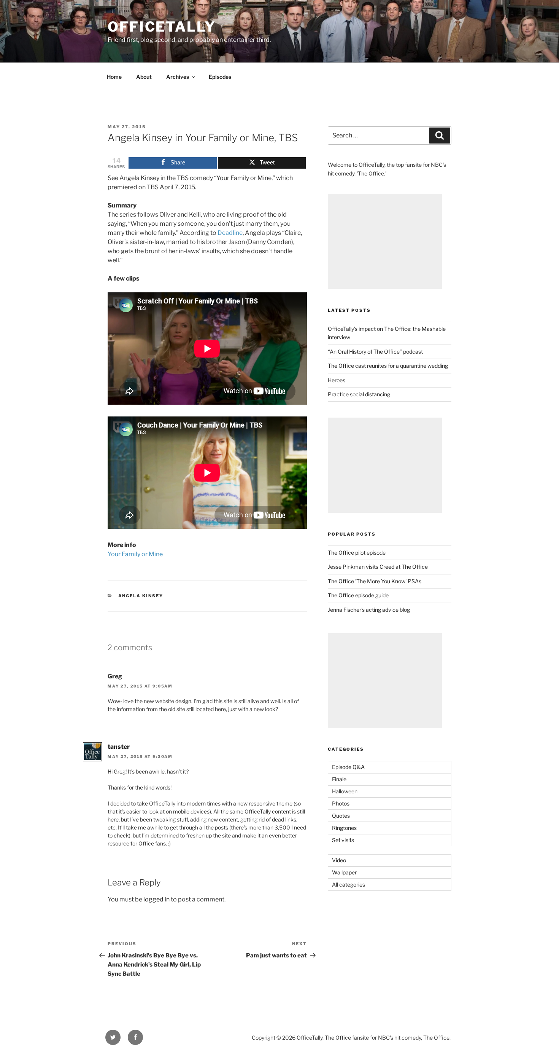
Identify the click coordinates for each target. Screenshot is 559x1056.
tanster (119, 746)
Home (114, 76)
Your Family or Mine (135, 554)
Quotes (341, 815)
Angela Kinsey (141, 595)
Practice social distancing (359, 394)
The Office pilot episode (357, 552)
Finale (339, 779)
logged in (156, 899)
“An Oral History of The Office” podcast (375, 351)
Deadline (230, 232)
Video (339, 860)
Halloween (344, 791)
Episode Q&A (348, 767)
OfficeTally (162, 26)
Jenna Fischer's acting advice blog (369, 609)
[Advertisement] (385, 241)
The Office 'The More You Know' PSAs (374, 581)
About (144, 76)
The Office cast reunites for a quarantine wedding (388, 365)
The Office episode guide (358, 595)
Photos (340, 803)
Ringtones (344, 828)
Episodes (220, 76)
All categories (348, 884)
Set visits (343, 840)
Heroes (336, 380)
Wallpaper (344, 872)
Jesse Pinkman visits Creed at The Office (378, 566)
